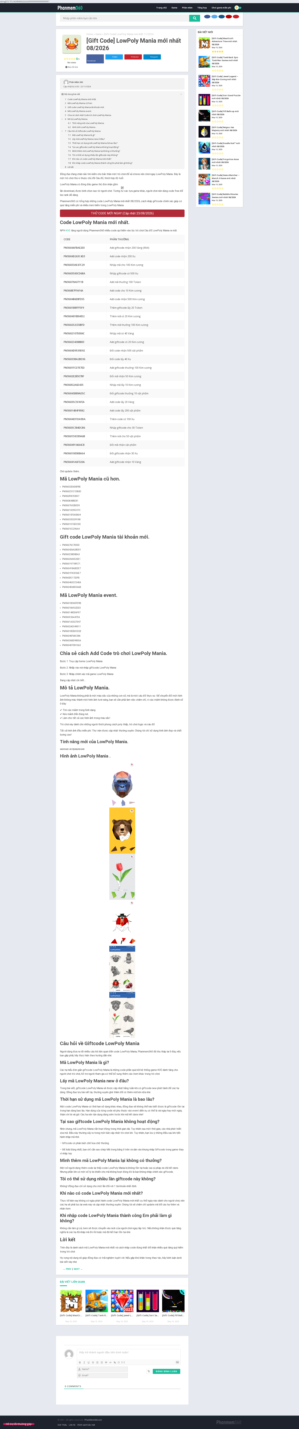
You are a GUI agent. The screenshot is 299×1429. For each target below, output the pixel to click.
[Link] (115, 1362)
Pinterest (134, 57)
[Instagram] (221, 16)
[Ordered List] (97, 1362)
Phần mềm (187, 8)
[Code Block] (110, 1362)
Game (174, 8)
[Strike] (93, 1362)
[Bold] (80, 1362)
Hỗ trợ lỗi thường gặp (19, 1424)
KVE (68, 230)
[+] (123, 1362)
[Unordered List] (102, 1362)
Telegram (154, 57)
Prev (68, 1268)
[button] (122, 784)
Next (77, 1268)
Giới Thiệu (62, 1425)
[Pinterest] (236, 16)
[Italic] (84, 1362)
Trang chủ (161, 8)
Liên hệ (72, 1425)
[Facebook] (207, 16)
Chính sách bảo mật (86, 1425)
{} (119, 1362)
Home (89, 34)
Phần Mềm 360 (76, 82)
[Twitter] (214, 16)
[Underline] (88, 1362)
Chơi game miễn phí (221, 8)
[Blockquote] (106, 1362)
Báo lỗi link (72, 67)
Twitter (114, 57)
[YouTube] (229, 16)
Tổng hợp (202, 8)
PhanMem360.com (93, 1419)
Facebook (91, 61)
